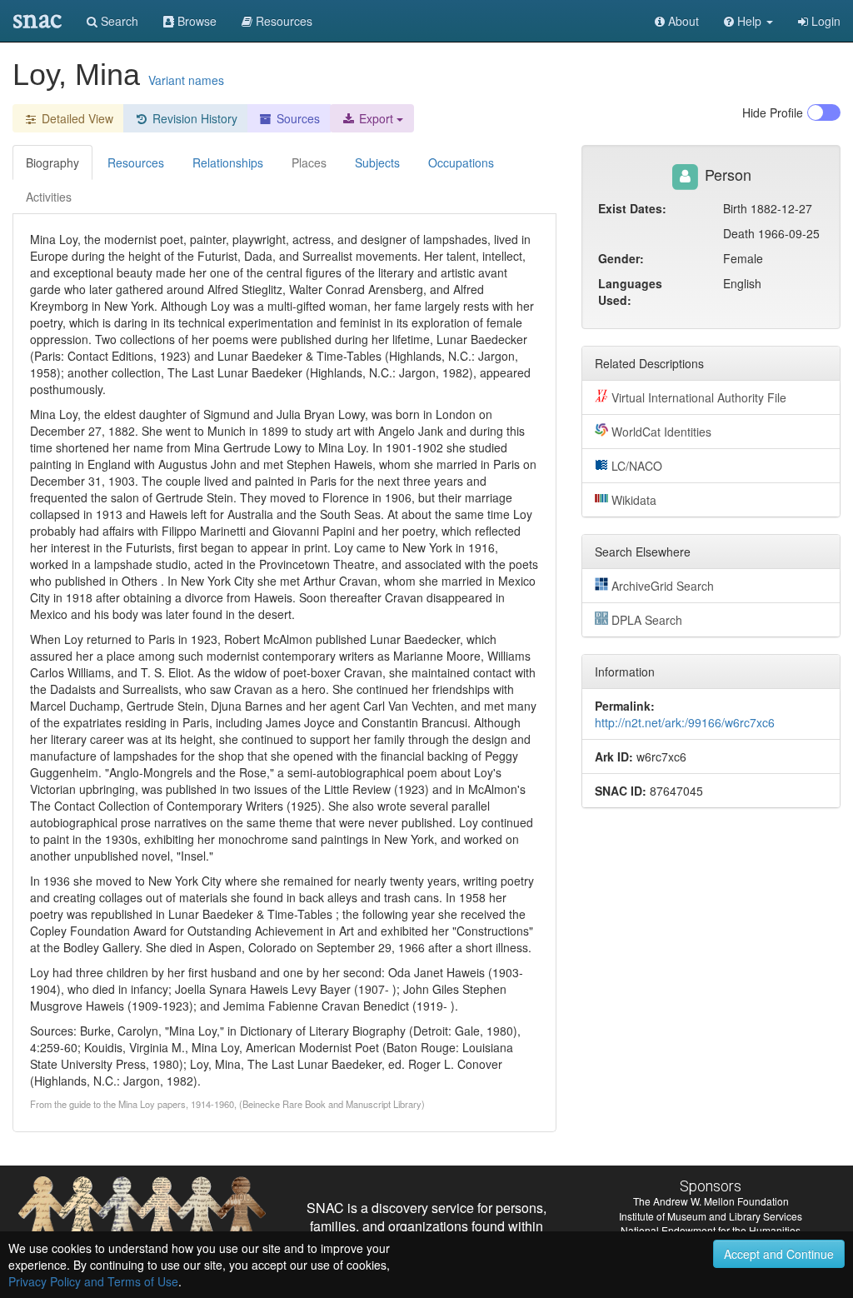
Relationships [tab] (227, 162)
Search (117, 20)
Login (824, 20)
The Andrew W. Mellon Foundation (711, 1201)
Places (309, 162)
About (682, 20)
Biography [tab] (52, 162)
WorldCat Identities (661, 431)
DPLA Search (646, 620)
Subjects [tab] (377, 162)
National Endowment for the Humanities (711, 1230)
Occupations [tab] (461, 162)
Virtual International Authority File (698, 397)
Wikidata (633, 500)
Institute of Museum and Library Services (710, 1216)
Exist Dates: (632, 208)
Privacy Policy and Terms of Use (93, 1281)
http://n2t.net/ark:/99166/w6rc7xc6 (685, 722)
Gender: (621, 258)
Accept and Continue (779, 1254)
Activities (49, 196)
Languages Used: (630, 291)
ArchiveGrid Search (662, 585)
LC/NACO (636, 465)
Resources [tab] (135, 162)
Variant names (186, 80)
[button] (748, 21)
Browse (195, 20)
